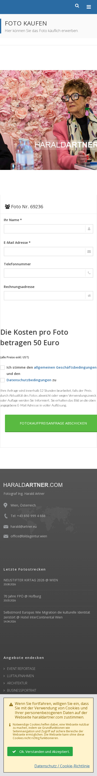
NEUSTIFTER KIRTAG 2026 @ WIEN (31, 580)
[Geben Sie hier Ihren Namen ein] (48, 229)
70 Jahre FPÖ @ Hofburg (22, 596)
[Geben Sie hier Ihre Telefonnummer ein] (48, 273)
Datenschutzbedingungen (29, 379)
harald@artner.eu (24, 526)
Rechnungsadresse (19, 286)
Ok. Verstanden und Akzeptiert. (44, 751)
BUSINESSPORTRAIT (21, 690)
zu (31, 379)
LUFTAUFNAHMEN (20, 676)
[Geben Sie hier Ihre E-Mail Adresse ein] (48, 251)
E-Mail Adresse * (17, 242)
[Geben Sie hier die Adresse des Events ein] (48, 295)
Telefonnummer (17, 264)
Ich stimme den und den (52, 370)
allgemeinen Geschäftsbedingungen (65, 367)
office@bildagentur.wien (29, 536)
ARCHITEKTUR (17, 683)
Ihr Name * (13, 220)
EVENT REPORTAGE (21, 668)
